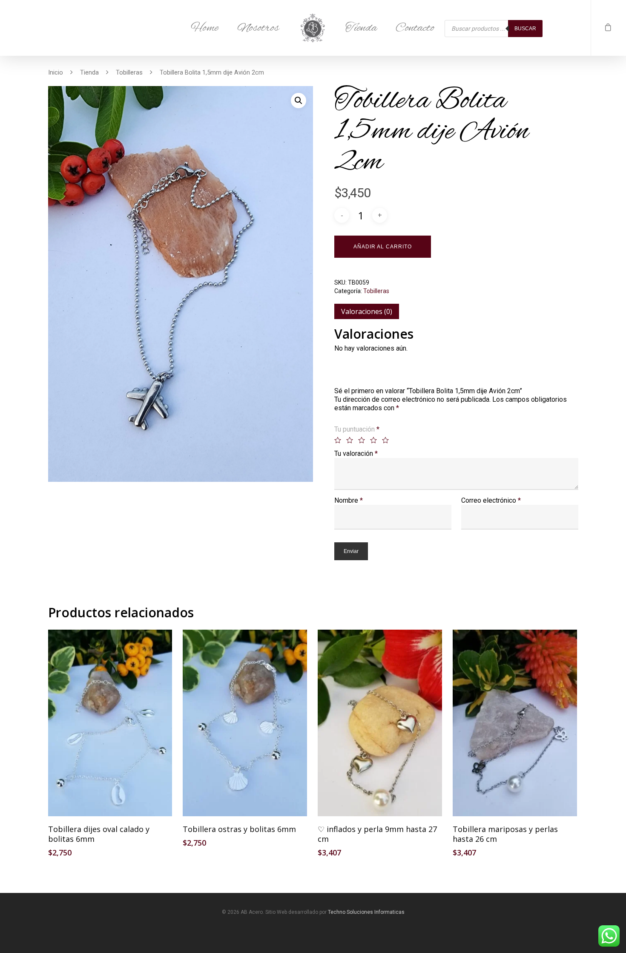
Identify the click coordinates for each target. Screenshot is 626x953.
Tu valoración (356, 453)
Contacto (415, 28)
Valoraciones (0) (366, 311)
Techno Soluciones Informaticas (366, 912)
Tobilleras (129, 72)
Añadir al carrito (382, 247)
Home (204, 28)
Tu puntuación (356, 429)
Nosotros (258, 28)
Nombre (348, 500)
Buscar (525, 29)
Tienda (361, 28)
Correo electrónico (491, 500)
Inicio (55, 72)
